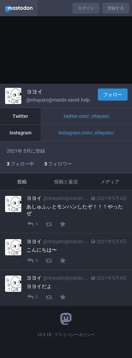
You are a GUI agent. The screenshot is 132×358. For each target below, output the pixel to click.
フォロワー (58, 164)
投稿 (22, 181)
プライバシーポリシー (74, 334)
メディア (110, 181)
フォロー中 (20, 164)
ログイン (86, 8)
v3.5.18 (44, 334)
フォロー (112, 94)
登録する (116, 8)
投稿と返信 (66, 181)
